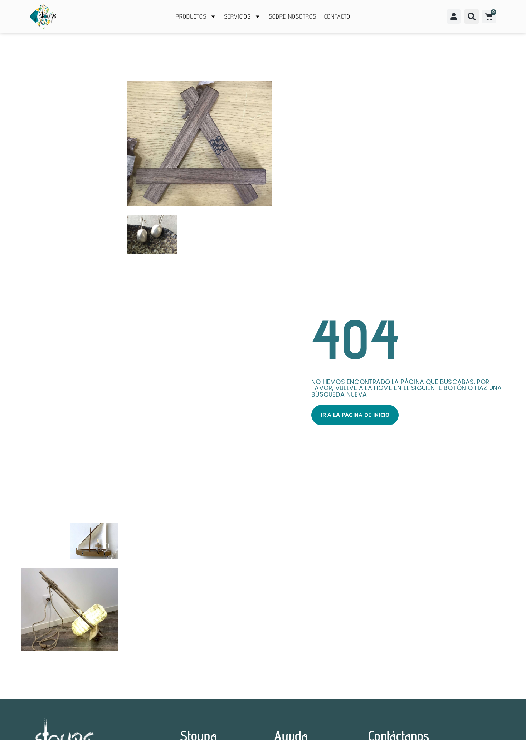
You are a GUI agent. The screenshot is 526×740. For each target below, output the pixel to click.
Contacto (337, 16)
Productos (191, 16)
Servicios (237, 16)
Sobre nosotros (292, 16)
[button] (471, 16)
